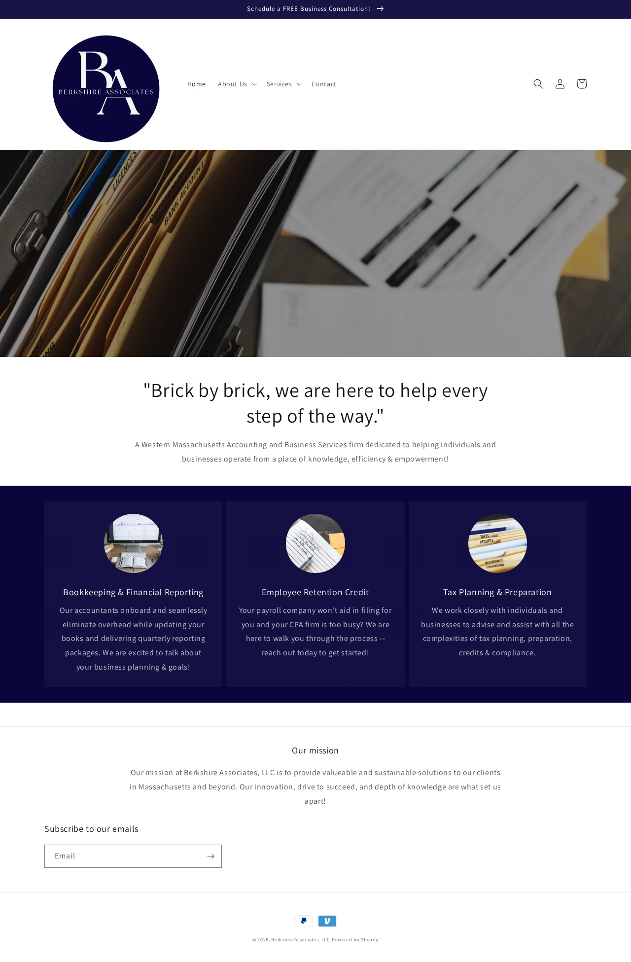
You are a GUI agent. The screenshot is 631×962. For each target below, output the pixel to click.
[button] (236, 83)
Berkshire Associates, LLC (300, 939)
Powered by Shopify (355, 939)
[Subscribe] (210, 856)
